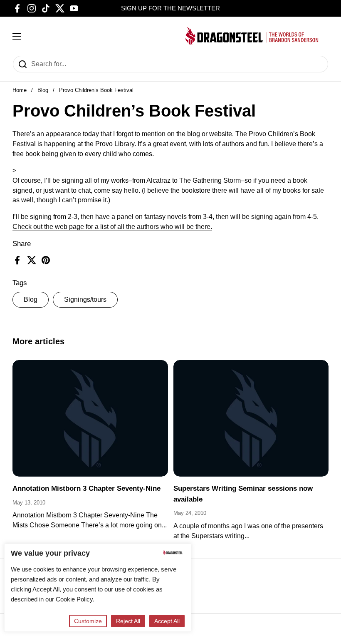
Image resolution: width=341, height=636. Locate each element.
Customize (88, 621)
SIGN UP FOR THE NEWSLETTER (170, 8)
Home (19, 90)
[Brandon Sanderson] (252, 36)
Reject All (128, 621)
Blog (42, 90)
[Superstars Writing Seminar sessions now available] (251, 418)
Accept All (167, 621)
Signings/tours (85, 299)
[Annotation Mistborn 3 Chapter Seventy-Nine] (90, 418)
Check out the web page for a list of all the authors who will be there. (112, 226)
